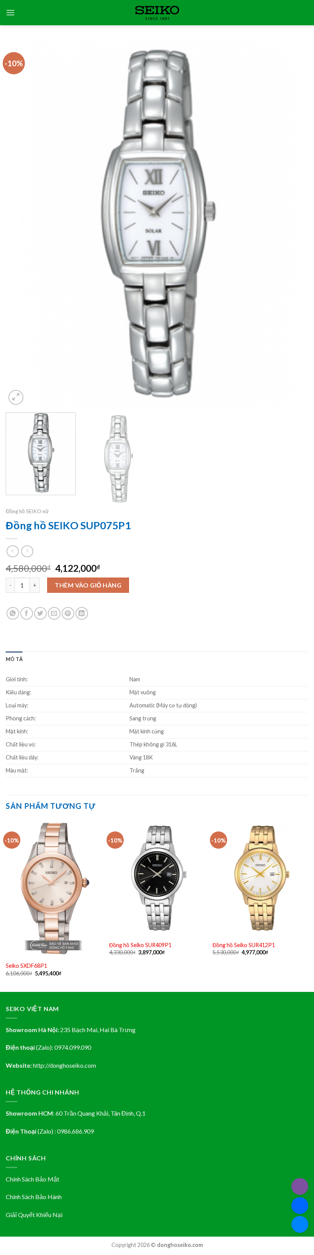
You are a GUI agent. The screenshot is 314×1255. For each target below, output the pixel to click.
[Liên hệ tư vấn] (299, 1224)
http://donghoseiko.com (64, 1065)
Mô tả (14, 659)
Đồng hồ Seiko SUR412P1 (244, 945)
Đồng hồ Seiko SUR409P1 (140, 945)
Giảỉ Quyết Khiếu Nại (34, 1214)
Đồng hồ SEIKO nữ (27, 511)
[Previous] (21, 223)
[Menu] (10, 12)
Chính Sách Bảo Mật (32, 1179)
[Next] (292, 223)
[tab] (14, 659)
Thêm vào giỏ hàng (88, 585)
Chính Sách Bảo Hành (34, 1196)
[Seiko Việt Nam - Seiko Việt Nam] (157, 13)
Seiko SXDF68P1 (26, 965)
